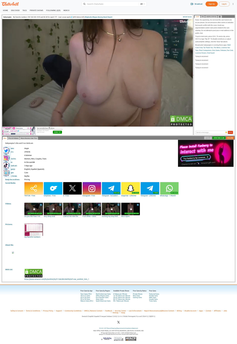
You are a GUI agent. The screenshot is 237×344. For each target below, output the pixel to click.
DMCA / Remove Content (93, 311)
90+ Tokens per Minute (121, 301)
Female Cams (153, 296)
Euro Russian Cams (102, 297)
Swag (123, 313)
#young (100, 17)
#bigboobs (88, 17)
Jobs (225, 311)
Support (59, 311)
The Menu (217, 48)
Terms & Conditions (33, 311)
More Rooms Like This (29, 138)
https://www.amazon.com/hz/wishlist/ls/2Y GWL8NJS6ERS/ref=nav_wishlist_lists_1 (56, 279)
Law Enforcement (135, 311)
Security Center (120, 311)
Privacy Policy (48, 311)
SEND (230, 132)
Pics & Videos (14, 138)
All (141, 4)
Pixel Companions (205, 50)
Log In (224, 4)
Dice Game (216, 50)
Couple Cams (153, 299)
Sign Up (212, 4)
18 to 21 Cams (85, 296)
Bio (5, 138)
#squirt (110, 17)
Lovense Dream (200, 53)
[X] (118, 323)
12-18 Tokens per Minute (121, 296)
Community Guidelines (73, 311)
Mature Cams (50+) (86, 301)
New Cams (136, 296)
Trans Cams (153, 301)
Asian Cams (99, 299)
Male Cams (152, 297)
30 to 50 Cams (85, 299)
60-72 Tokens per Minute (121, 299)
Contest (208, 311)
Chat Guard (211, 53)
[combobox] (110, 4)
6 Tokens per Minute (120, 294)
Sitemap (115, 313)
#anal (105, 17)
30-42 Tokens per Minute (121, 297)
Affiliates (217, 311)
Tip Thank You (208, 48)
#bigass (94, 17)
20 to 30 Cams (85, 297)
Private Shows (137, 294)
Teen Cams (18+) (86, 294)
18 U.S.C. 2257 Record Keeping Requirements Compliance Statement (118, 328)
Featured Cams (154, 294)
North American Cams (103, 294)
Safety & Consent (16, 311)
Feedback (108, 311)
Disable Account (190, 311)
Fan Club (230, 50)
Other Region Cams (102, 296)
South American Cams (103, 301)
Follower (223, 50)
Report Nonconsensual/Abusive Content (159, 311)
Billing (179, 311)
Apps (201, 311)
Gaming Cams (137, 297)
